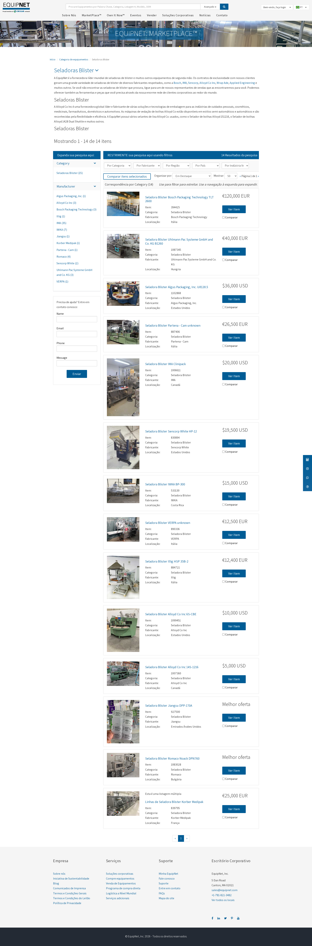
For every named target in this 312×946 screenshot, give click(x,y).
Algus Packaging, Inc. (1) (71, 196)
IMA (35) (61, 223)
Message (62, 358)
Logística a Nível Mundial (121, 893)
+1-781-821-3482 (222, 895)
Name (60, 314)
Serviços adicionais (117, 898)
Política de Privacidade (67, 903)
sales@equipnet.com (224, 890)
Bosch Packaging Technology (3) (76, 209)
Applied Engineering (242, 83)
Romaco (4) (64, 256)
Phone (61, 343)
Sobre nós (59, 874)
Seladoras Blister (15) (70, 173)
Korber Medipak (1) (68, 243)
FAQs (162, 893)
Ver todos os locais (223, 900)
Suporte (163, 883)
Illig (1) (61, 216)
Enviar (77, 374)
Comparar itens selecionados (127, 176)
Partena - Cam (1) (67, 250)
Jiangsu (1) (63, 236)
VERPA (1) (62, 281)
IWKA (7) (62, 230)
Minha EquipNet (168, 874)
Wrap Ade (222, 83)
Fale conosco (167, 878)
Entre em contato (169, 888)
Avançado (209, 6)
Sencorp (193, 83)
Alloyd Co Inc (207, 83)
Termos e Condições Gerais (69, 893)
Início (52, 59)
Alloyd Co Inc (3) (66, 203)
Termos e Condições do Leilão (71, 898)
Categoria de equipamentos (73, 59)
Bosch (177, 83)
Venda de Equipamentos (121, 883)
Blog (56, 883)
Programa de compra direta (123, 888)
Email (60, 328)
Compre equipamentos (120, 878)
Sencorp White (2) (67, 263)
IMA (184, 83)
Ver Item (234, 209)
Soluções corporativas (119, 874)
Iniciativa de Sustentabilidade (71, 878)
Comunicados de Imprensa (69, 888)
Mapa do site (166, 898)
